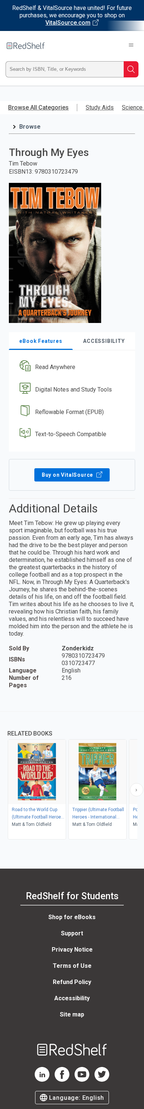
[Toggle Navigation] (131, 45)
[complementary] (72, 776)
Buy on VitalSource (68, 475)
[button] (71, 367)
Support (72, 933)
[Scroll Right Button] (136, 789)
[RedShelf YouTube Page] (82, 1079)
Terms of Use (72, 965)
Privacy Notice (72, 949)
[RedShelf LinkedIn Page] (42, 1079)
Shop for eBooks (72, 917)
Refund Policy (72, 981)
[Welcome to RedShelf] (26, 45)
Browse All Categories (38, 107)
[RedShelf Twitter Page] (102, 1079)
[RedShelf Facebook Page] (62, 1079)
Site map (72, 1014)
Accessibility (72, 998)
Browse (30, 126)
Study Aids (100, 107)
